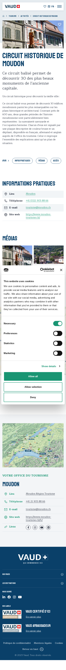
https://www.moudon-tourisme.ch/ (38, 216)
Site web (14, 517)
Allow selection (33, 387)
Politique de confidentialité (17, 643)
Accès (56, 160)
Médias (41, 160)
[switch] (54, 333)
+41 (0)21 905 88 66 (37, 201)
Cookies (59, 643)
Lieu (11, 494)
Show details (48, 366)
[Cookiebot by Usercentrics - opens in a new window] (41, 270)
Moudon (30, 194)
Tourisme (12, 16)
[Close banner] (61, 270)
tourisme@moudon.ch (38, 208)
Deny (33, 397)
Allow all (33, 376)
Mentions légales (43, 643)
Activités (25, 16)
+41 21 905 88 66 (35, 501)
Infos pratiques (22, 160)
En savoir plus (33, 617)
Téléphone (16, 501)
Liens (12, 527)
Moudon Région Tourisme (40, 494)
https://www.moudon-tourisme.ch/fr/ (38, 518)
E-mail (13, 509)
